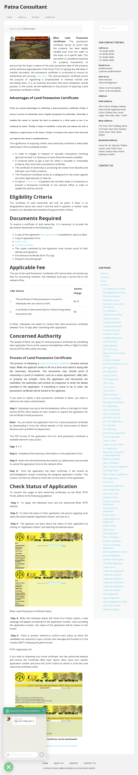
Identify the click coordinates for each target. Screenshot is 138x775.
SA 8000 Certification (112, 541)
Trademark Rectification (113, 582)
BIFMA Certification (111, 296)
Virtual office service (111, 605)
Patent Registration (111, 489)
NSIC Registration (110, 478)
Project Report (109, 515)
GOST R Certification (112, 398)
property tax (32, 181)
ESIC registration (110, 371)
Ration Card (21, 241)
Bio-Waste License (111, 300)
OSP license (108, 482)
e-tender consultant (111, 360)
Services (104, 284)
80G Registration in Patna (114, 292)
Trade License (109, 567)
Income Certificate (24, 245)
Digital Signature (110, 345)
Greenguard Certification (113, 402)
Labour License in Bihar (113, 444)
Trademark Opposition (113, 578)
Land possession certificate (55, 363)
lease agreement (48, 234)
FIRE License (108, 383)
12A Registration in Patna (114, 288)
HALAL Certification (111, 414)
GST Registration (110, 406)
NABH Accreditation (111, 459)
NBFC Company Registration (115, 466)
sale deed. (42, 76)
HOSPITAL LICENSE (111, 417)
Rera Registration (110, 533)
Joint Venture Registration (114, 433)
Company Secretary (111, 330)
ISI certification (109, 425)
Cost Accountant (110, 341)
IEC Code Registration (112, 421)
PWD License (109, 529)
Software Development (113, 559)
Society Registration (111, 555)
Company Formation (112, 322)
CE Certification (109, 311)
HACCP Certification (111, 410)
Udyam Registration (111, 598)
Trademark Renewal (111, 590)
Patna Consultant (25, 7)
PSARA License (109, 525)
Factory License (110, 375)
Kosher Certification (111, 437)
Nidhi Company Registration (115, 474)
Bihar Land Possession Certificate (62, 746)
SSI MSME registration (112, 563)
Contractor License (111, 334)
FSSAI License (109, 390)
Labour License (109, 440)
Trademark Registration (113, 586)
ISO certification (110, 429)
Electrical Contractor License (115, 363)
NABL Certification (111, 463)
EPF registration (110, 367)
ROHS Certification (111, 537)
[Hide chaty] (8, 767)
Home (103, 281)
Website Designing (111, 609)
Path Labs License (111, 493)
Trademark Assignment (113, 571)
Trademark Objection (112, 574)
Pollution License (110, 497)
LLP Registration (110, 448)
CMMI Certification (111, 318)
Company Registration (112, 326)
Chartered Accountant (112, 314)
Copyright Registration (112, 338)
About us (105, 273)
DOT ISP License (110, 349)
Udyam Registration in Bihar (115, 601)
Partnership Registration (113, 486)
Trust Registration (111, 594)
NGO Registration (110, 470)
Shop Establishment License (115, 551)
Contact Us (106, 277)
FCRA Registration (111, 379)
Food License (109, 387)
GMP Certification (110, 394)
